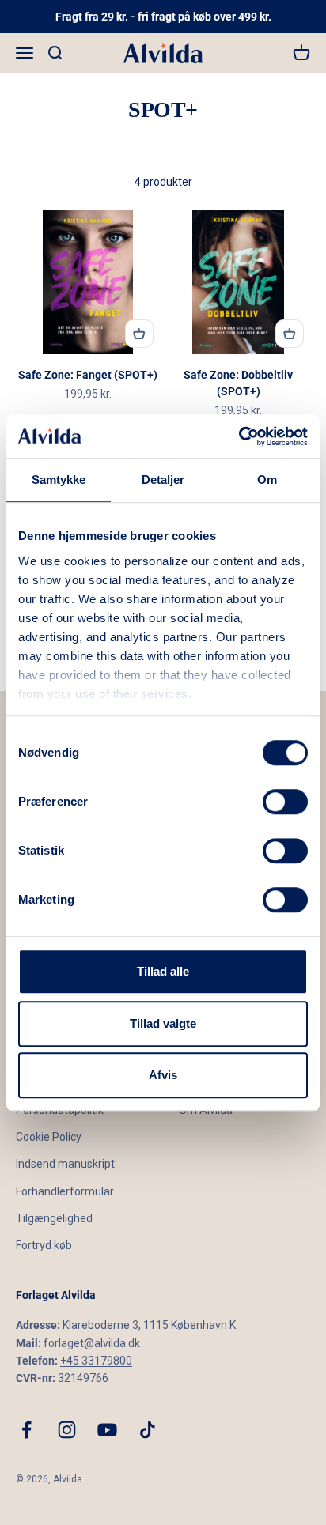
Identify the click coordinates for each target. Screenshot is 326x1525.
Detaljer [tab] (163, 479)
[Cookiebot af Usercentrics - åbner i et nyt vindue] (238, 436)
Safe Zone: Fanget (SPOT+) (87, 374)
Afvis (163, 1074)
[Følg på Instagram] (67, 1429)
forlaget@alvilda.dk (92, 1343)
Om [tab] (267, 479)
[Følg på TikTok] (147, 1429)
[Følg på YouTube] (107, 1429)
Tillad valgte (163, 1023)
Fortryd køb (44, 1245)
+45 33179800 (96, 1360)
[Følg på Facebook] (26, 1429)
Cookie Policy (49, 1137)
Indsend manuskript (65, 1163)
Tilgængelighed (54, 1218)
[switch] (285, 801)
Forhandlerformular (65, 1191)
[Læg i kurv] (139, 333)
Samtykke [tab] (59, 479)
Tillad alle (163, 971)
